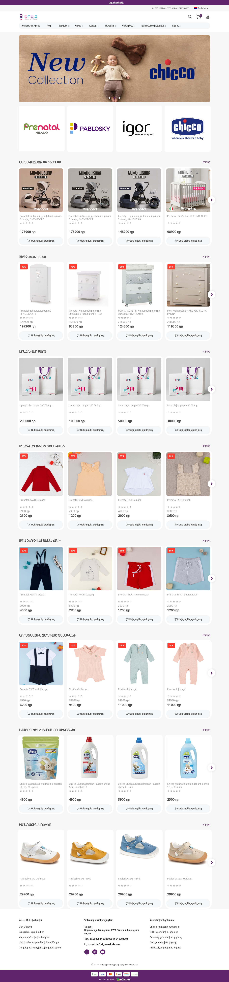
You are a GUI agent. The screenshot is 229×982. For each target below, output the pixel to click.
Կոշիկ (78, 25)
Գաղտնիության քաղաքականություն (40, 947)
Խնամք (92, 25)
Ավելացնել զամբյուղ (42, 240)
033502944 (109, 938)
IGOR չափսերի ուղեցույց (164, 932)
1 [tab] (109, 98)
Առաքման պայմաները (31, 932)
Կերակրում (127, 25)
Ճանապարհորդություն (152, 25)
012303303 (122, 938)
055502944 (96, 938)
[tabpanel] (114, 69)
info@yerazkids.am (108, 944)
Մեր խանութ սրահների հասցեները (39, 942)
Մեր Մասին (25, 926)
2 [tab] (114, 98)
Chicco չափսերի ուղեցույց (165, 926)
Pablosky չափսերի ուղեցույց (166, 937)
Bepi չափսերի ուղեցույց (163, 942)
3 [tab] (119, 98)
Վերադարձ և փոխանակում (34, 937)
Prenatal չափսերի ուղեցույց (165, 947)
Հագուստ (62, 25)
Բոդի (49, 25)
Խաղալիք (109, 25)
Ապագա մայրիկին (31, 25)
